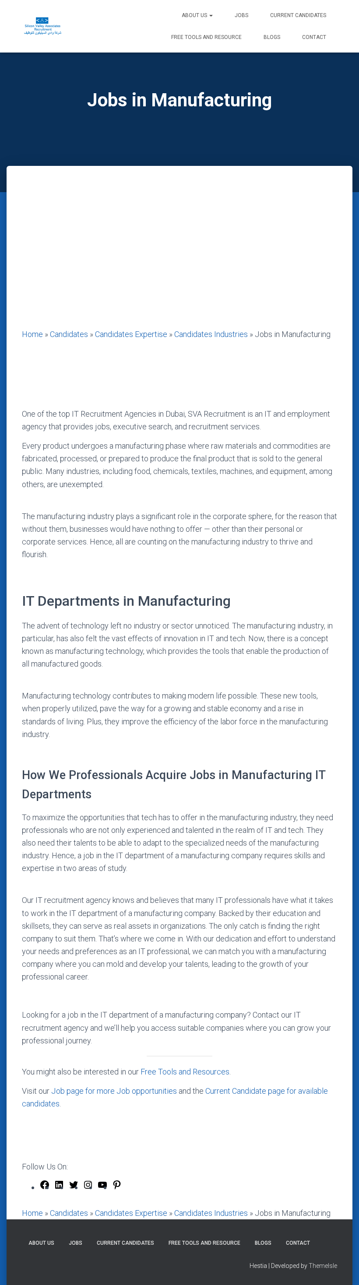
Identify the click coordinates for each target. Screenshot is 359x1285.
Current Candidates (298, 15)
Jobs (241, 15)
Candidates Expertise (131, 334)
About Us (195, 15)
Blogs (272, 37)
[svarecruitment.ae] (42, 26)
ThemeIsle (323, 1265)
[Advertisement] (179, 262)
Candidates (69, 334)
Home (32, 334)
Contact (314, 37)
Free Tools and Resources (185, 1071)
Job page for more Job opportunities (114, 1090)
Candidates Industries (211, 334)
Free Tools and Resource (206, 37)
